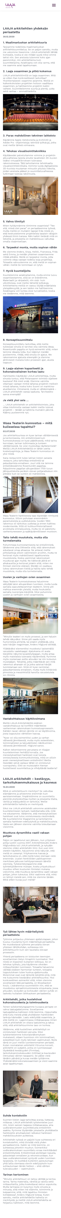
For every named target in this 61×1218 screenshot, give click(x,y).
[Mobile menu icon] (54, 5)
